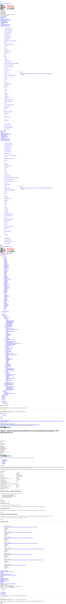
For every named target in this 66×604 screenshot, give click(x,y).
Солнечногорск (6, 296)
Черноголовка (6, 300)
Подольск (5, 288)
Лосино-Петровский (7, 279)
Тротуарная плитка (9, 347)
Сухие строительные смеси (10, 386)
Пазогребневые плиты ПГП (49, 421)
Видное (5, 263)
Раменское (6, 292)
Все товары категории (4, 570)
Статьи (1, 582)
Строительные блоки (9, 368)
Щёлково (5, 303)
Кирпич (7, 319)
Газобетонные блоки (9, 353)
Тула (5, 309)
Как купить (2, 575)
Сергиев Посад (6, 294)
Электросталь (6, 305)
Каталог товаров (7, 317)
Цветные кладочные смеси (58, 421)
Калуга (5, 306)
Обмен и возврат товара (4, 578)
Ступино (5, 297)
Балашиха (5, 261)
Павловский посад (7, 287)
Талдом (5, 298)
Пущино (5, 291)
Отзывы (1, 573)
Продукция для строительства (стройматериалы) (8, 583)
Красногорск (6, 277)
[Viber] (6, 427)
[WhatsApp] (7, 427)
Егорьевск (6, 270)
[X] (5, 427)
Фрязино (5, 299)
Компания (2, 572)
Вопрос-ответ (2, 580)
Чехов (5, 301)
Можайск (5, 282)
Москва (5, 259)
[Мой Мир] (3, 427)
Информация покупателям (4, 579)
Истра (5, 273)
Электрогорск (6, 304)
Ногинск (5, 285)
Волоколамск (6, 264)
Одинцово (6, 286)
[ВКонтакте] (1, 427)
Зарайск (5, 272)
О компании (6, 392)
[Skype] (9, 427)
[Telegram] (10, 427)
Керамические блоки (18, 424)
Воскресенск (6, 265)
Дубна (5, 269)
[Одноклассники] (2, 427)
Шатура (5, 302)
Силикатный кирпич (31, 424)
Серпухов (5, 295)
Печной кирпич (37, 424)
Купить (5, 529)
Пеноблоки (8, 372)
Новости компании (4, 586)
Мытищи (5, 283)
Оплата (1, 576)
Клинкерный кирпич (11, 424)
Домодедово (6, 268)
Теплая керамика (25, 424)
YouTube (4, 415)
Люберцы (5, 281)
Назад (5, 257)
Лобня (5, 278)
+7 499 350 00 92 (3, 11)
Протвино (6, 289)
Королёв (5, 275)
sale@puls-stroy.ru (3, 16)
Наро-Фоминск (6, 284)
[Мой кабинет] (0, 245)
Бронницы (6, 262)
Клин (5, 274)
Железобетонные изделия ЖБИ (11, 341)
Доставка (1, 577)
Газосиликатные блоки (10, 328)
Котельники (6, 276)
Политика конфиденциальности (5, 574)
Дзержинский (6, 266)
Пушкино (5, 290)
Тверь (5, 308)
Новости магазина (12, 586)
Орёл (5, 307)
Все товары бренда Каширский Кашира (6, 571)
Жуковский (6, 271)
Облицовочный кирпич (4, 424)
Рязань (5, 260)
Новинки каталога (19, 586)
